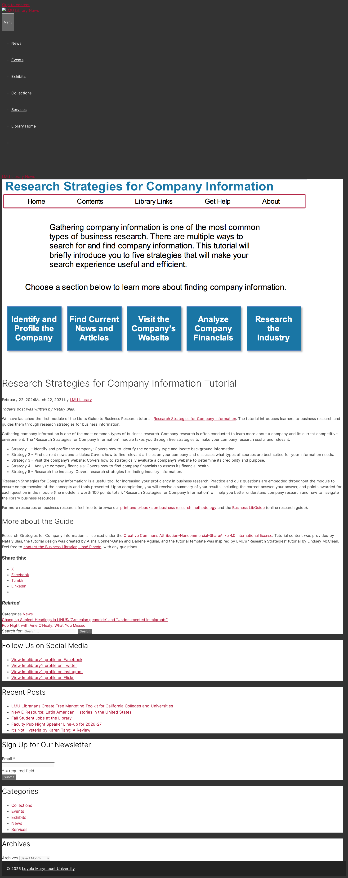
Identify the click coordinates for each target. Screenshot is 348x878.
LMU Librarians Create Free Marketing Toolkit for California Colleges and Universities (92, 706)
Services (19, 109)
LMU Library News (18, 176)
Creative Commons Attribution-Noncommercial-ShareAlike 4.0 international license (198, 535)
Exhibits (18, 76)
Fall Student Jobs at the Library (41, 718)
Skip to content (16, 4)
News (16, 43)
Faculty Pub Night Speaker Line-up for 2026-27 (56, 724)
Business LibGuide (248, 507)
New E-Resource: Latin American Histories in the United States (71, 712)
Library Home (23, 126)
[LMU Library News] (20, 10)
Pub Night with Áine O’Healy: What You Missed (43, 625)
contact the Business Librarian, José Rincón (62, 546)
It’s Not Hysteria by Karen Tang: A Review (50, 730)
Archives (10, 858)
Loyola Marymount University (48, 868)
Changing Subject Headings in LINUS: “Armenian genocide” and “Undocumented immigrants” (85, 619)
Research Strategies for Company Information (195, 418)
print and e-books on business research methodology (168, 507)
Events (17, 59)
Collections (21, 93)
